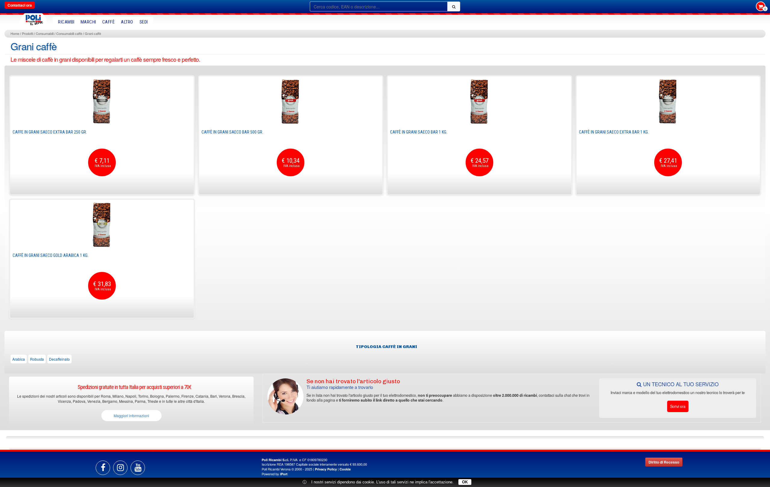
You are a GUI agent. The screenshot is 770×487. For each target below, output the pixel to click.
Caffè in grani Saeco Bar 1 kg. (418, 132)
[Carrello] (760, 7)
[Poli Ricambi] (33, 18)
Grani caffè (93, 33)
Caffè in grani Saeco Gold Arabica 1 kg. (50, 255)
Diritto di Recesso (663, 462)
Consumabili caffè (69, 33)
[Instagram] (120, 468)
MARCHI (88, 22)
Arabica (18, 359)
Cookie (345, 469)
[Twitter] (138, 468)
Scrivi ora (677, 406)
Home (15, 33)
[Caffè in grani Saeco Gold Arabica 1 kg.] (102, 224)
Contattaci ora (20, 5)
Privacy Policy (326, 469)
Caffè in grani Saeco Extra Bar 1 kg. (614, 132)
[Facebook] (103, 468)
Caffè (108, 22)
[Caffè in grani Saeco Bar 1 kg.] (479, 101)
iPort (284, 474)
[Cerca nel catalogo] (453, 6)
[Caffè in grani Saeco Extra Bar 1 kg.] (668, 101)
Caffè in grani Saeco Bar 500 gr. (232, 132)
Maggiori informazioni (131, 415)
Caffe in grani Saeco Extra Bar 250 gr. (50, 132)
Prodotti (27, 33)
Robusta (37, 359)
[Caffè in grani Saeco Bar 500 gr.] (291, 101)
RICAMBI (66, 22)
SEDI (144, 22)
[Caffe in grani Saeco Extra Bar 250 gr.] (102, 101)
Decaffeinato (59, 359)
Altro (127, 22)
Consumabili (45, 33)
